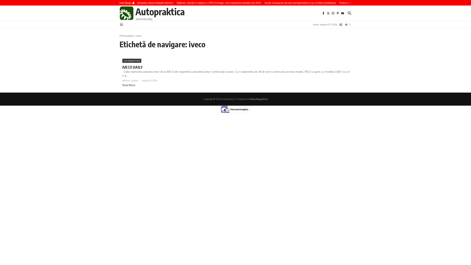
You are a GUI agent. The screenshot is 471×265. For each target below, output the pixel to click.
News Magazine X (259, 99)
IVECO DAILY (132, 67)
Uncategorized (132, 60)
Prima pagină (127, 35)
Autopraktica (160, 11)
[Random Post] (340, 24)
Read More (128, 85)
